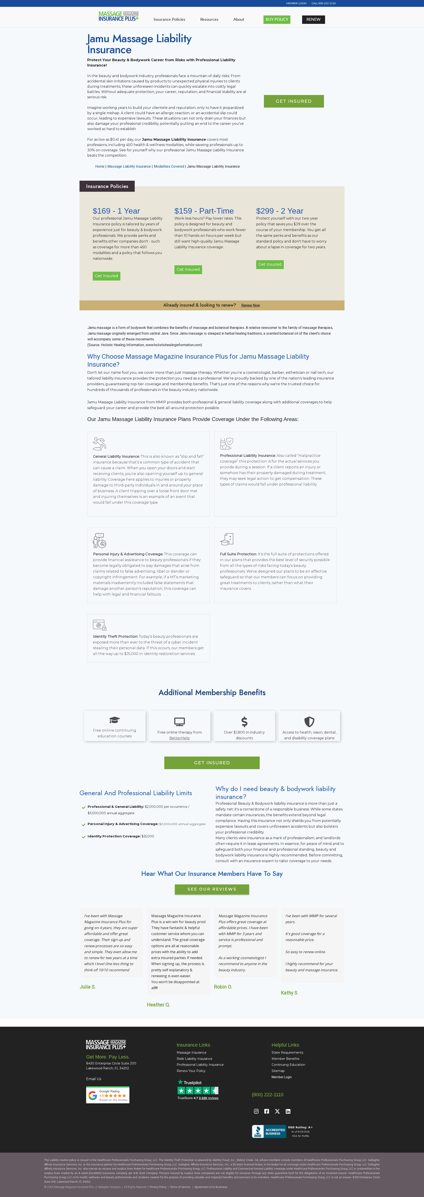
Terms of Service (180, 1187)
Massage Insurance (191, 1053)
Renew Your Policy (191, 1071)
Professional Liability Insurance (200, 1065)
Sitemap (278, 1071)
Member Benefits (285, 1059)
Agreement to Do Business (210, 1187)
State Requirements (287, 1053)
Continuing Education (288, 1065)
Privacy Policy (158, 1187)
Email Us (93, 1079)
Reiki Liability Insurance (194, 1059)
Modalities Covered (169, 166)
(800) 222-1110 (267, 1094)
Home (99, 166)
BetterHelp (179, 738)
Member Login (282, 1077)
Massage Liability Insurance (129, 166)
